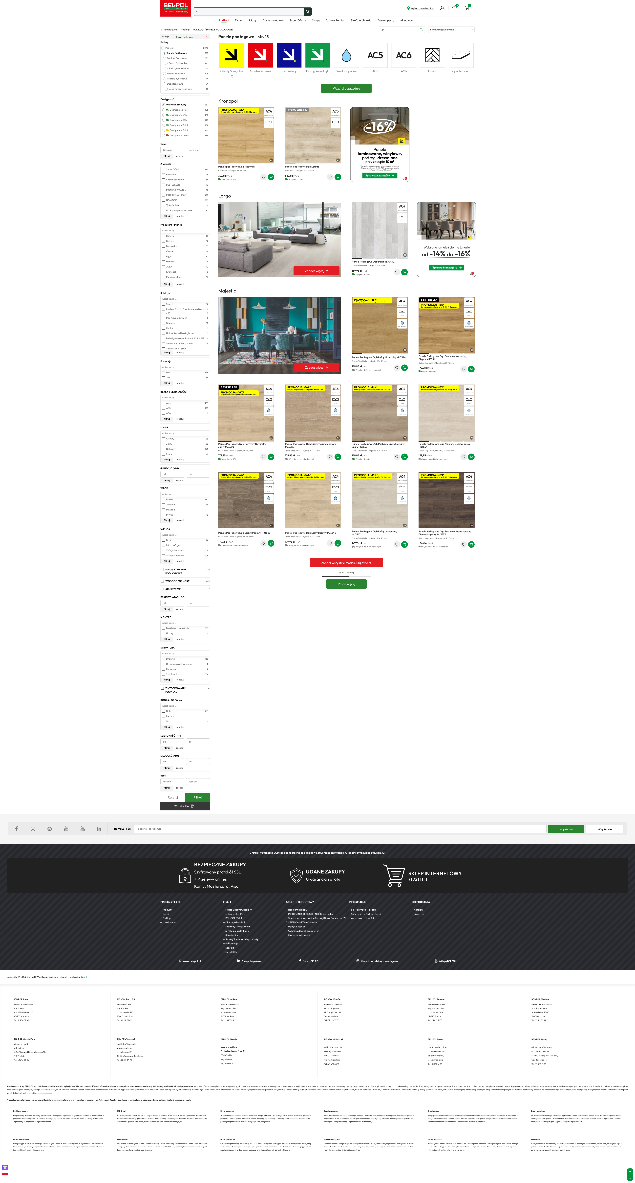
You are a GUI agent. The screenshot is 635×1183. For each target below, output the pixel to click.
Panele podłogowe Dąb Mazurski (236, 166)
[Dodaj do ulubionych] (263, 177)
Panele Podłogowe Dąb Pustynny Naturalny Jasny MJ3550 (242, 445)
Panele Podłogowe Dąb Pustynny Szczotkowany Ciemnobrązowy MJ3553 (445, 533)
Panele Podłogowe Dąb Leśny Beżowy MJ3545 (310, 532)
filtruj (167, 156)
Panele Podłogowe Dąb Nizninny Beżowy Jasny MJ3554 (444, 445)
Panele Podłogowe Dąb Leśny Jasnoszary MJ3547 (374, 533)
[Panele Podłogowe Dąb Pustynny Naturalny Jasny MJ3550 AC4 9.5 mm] (246, 413)
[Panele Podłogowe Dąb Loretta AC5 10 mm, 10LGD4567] (313, 135)
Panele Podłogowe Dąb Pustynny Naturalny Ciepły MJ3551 (443, 358)
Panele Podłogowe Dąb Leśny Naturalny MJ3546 (378, 357)
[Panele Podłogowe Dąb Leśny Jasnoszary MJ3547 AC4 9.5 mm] (380, 500)
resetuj (179, 156)
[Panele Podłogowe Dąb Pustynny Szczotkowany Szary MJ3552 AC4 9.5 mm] (380, 413)
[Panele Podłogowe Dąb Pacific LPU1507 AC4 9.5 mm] (380, 230)
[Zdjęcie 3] (380, 258)
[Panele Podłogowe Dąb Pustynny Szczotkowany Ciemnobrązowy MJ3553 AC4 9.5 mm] (447, 500)
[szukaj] (308, 11)
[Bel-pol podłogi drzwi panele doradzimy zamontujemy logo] (176, 8)
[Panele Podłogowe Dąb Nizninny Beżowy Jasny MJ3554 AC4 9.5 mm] (447, 413)
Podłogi (185, 29)
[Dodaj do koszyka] (271, 177)
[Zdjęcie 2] (368, 258)
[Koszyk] (467, 8)
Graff (84, 976)
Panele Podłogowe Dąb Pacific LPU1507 (374, 261)
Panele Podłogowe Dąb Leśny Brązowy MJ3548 (244, 532)
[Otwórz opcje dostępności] (5, 1167)
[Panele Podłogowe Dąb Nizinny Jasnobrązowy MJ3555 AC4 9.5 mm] (313, 413)
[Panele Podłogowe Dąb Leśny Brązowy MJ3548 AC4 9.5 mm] (246, 500)
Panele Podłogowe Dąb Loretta (302, 166)
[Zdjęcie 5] (402, 258)
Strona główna (169, 29)
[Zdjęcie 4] (391, 258)
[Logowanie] (442, 8)
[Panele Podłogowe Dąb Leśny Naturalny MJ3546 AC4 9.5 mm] (380, 325)
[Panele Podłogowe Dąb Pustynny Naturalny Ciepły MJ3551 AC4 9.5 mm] (447, 325)
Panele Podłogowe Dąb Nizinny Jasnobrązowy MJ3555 (310, 445)
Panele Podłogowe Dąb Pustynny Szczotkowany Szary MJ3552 (378, 445)
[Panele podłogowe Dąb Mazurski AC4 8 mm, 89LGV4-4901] (246, 135)
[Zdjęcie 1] (357, 258)
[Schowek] (454, 8)
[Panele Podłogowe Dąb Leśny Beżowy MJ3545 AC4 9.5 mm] (313, 500)
